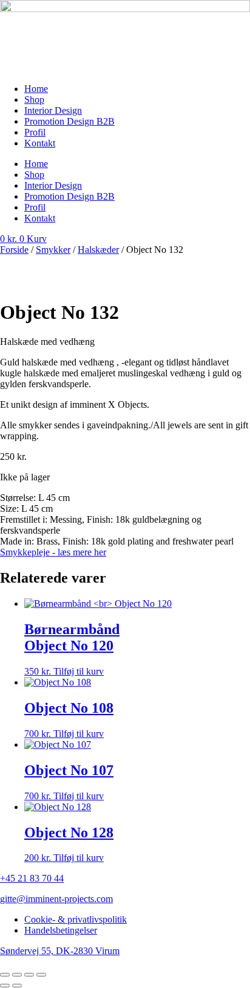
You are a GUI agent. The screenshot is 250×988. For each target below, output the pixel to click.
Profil (35, 132)
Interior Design (53, 110)
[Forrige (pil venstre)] (5, 985)
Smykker (53, 249)
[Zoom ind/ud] (5, 975)
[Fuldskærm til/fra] (17, 975)
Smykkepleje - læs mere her (53, 552)
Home (36, 88)
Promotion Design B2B (69, 121)
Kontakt (39, 143)
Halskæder (98, 249)
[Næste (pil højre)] (17, 985)
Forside (14, 249)
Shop (34, 99)
